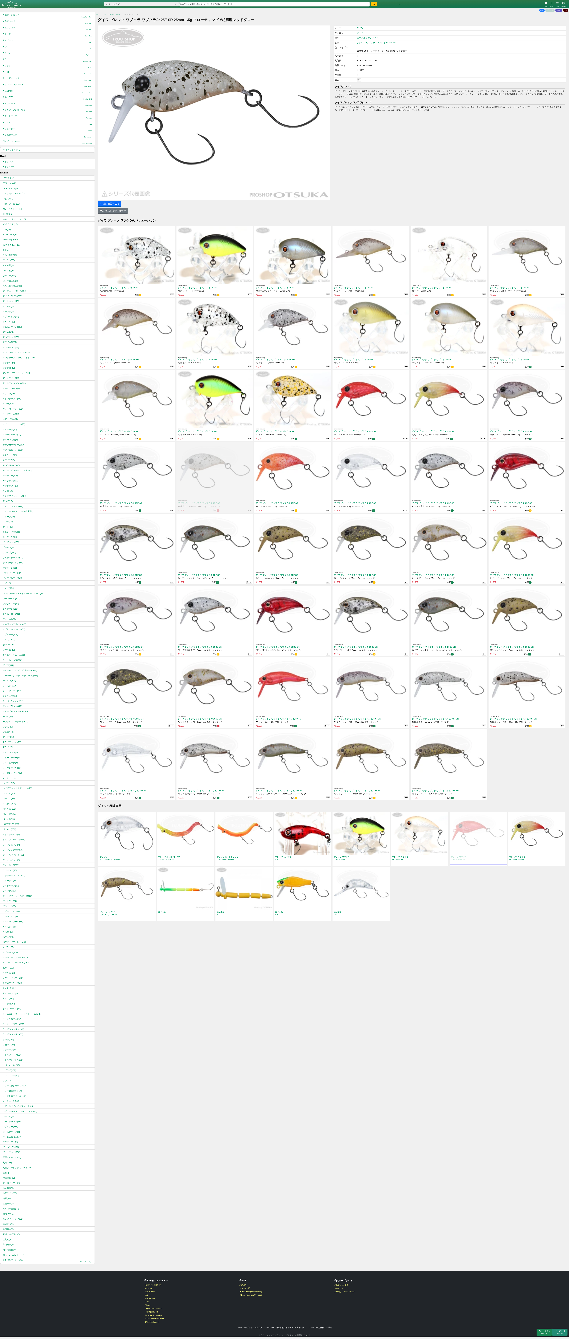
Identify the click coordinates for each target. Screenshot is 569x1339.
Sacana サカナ (11, 239)
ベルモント (9, 927)
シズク (7, 583)
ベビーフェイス (11, 911)
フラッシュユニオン (14, 875)
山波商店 (8, 1188)
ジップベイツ (11, 603)
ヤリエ (8, 998)
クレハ (8, 521)
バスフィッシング (341, 1285)
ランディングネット (48, 85)
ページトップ (561, 1332)
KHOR (7, 214)
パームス (9, 829)
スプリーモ (10, 634)
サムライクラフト (13, 557)
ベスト (48, 123)
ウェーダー (48, 130)
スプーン (48, 41)
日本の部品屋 (11, 1208)
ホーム (98, 14)
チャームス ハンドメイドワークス (20, 670)
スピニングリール (48, 142)
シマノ (8, 588)
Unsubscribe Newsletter (154, 1319)
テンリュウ (10, 696)
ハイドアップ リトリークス (17, 788)
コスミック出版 (11, 532)
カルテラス (10, 481)
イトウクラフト (12, 398)
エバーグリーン (12, 434)
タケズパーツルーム (14, 655)
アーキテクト (11, 378)
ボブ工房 (8, 937)
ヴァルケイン (12, 1147)
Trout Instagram (152, 1322)
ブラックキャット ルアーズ (17, 896)
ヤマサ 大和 (9, 988)
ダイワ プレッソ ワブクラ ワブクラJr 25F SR (355, 431)
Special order (150, 1298)
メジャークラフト (13, 978)
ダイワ (8, 665)
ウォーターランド (13, 409)
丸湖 (7, 1162)
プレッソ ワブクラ (366, 42)
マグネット (10, 952)
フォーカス (10, 870)
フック (48, 66)
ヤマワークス (10, 993)
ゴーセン (8, 547)
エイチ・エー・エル (14, 424)
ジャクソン (10, 609)
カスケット (10, 455)
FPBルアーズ (11, 204)
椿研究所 (8, 1224)
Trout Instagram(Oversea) (251, 1292)
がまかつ (9, 260)
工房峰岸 (8, 1203)
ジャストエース (11, 614)
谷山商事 (8, 1244)
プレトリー (10, 901)
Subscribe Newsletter (153, 1315)
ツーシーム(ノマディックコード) (20, 675)
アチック (8, 311)
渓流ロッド (48, 22)
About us (148, 1288)
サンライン (10, 568)
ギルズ (8, 501)
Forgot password (151, 1312)
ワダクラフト (10, 1142)
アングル (9, 363)
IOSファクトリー (13, 209)
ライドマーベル (12, 1008)
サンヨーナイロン (13, 562)
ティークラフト (12, 691)
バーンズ (9, 819)
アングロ (9, 368)
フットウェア (48, 117)
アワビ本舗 (10, 342)
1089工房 (8, 178)
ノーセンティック (12, 773)
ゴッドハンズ (11, 542)
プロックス (9, 906)
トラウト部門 (244, 1288)
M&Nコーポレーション (15, 219)
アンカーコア (11, 347)
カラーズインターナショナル (17, 470)
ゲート (8, 527)
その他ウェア (48, 136)
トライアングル (12, 742)
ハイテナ (9, 783)
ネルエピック (10, 762)
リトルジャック (12, 1055)
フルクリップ (11, 886)
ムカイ (9, 968)
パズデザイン (11, 824)
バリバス (9, 809)
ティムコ (9, 680)
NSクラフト (10, 224)
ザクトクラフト (12, 573)
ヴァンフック (11, 1152)
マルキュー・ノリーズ (15, 957)
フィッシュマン (11, 844)
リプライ (9, 1070)
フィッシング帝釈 (13, 850)
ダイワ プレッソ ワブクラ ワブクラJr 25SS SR (512, 575)
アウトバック (11, 301)
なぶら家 (9, 275)
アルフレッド (11, 337)
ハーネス (9, 798)
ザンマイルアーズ (12, 578)
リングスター (11, 1075)
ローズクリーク (11, 1132)
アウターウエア (48, 104)
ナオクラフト (10, 752)
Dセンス (8, 198)
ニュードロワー (12, 757)
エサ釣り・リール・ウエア (345, 1292)
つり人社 (8, 270)
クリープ (9, 516)
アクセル (8, 306)
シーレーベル (11, 598)
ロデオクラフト (13, 1121)
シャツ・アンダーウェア (48, 111)
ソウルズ (9, 650)
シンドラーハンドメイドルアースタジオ (23, 593)
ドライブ (9, 747)
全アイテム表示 (12, 150)
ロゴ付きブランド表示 (47, 1261)
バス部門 (243, 1285)
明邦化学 (8, 1214)
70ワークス (9, 183)
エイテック (10, 429)
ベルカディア (10, 916)
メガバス (9, 973)
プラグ (48, 35)
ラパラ (8, 1039)
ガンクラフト (10, 486)
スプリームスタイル (14, 629)
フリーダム (9, 880)
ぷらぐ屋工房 (10, 281)
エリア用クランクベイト (115, 14)
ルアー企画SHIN (12, 1091)
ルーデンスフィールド (14, 1096)
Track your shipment (153, 1285)
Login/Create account (153, 1309)
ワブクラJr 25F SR (386, 42)
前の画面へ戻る (110, 203)
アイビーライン (12, 296)
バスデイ (9, 803)
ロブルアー (10, 1126)
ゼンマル (8, 645)
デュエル (8, 732)
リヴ (7, 1080)
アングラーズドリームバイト (19, 357)
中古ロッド (10, 161)
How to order (150, 1292)
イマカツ (8, 403)
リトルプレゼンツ (13, 1060)
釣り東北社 (9, 1249)
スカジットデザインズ (14, 624)
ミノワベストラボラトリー (16, 962)
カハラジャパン (11, 465)
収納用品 (48, 92)
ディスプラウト (12, 706)
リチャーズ (9, 1050)
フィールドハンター (14, 855)
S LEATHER (10, 234)
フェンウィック (11, 860)
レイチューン (11, 1101)
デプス (8, 727)
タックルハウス (12, 660)
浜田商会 (8, 1229)
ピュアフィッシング (14, 839)
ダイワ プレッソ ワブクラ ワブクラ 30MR (119, 359)
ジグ (48, 47)
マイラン (8, 947)
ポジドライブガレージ (15, 942)
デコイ (8, 716)
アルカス (8, 332)
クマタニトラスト (13, 506)
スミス (9, 639)
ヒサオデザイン (11, 834)
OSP (7, 229)
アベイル (9, 322)
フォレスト (11, 865)
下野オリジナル (12, 1157)
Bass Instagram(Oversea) (251, 1295)
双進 (6, 1173)
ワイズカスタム (12, 1137)
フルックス (9, 891)
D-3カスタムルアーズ (14, 193)
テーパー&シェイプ (13, 701)
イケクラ (9, 393)
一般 (565, 10)
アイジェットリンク (14, 291)
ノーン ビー (9, 778)
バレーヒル (9, 814)
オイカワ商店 (10, 439)
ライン (48, 60)
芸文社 (7, 1239)
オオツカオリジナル (14, 445)
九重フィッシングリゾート (17, 1167)
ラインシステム (12, 1019)
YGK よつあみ (11, 245)
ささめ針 (8, 265)
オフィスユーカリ (13, 450)
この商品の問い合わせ (114, 210)
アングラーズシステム (16, 352)
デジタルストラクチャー (15, 721)
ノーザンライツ (12, 768)
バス (542, 10)
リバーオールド (11, 1065)
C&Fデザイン (10, 188)
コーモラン (10, 537)
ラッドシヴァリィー (13, 1029)
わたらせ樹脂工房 (12, 286)
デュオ (8, 737)
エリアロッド (48, 29)
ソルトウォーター (341, 1288)
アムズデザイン (12, 327)
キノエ (8, 491)
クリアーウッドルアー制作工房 (18, 511)
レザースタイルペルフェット (18, 1106)
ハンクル (9, 793)
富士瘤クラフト (11, 1183)
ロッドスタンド (48, 79)
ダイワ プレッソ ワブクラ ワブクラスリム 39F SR (279, 719)
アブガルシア (11, 316)
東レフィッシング (13, 1219)
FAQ (146, 1295)
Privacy (148, 1305)
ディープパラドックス (15, 711)
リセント (9, 1044)
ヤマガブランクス (12, 983)
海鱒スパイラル (11, 1234)
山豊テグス (10, 1193)
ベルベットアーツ (13, 921)
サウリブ (9, 552)
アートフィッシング (14, 383)
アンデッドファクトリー (17, 373)
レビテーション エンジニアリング (20, 1111)
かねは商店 (10, 255)
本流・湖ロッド (48, 16)
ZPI (6, 250)
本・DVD (48, 98)
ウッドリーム (11, 414)
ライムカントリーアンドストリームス (22, 1014)
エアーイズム (10, 419)
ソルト (558, 10)
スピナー (48, 54)
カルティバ (10, 475)
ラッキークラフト (13, 1024)
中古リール (10, 166)
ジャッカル (9, 619)
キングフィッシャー (14, 496)
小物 (48, 73)
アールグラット (11, 388)
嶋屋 (7, 1198)
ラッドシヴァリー (13, 1034)
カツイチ (9, 460)
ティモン (10, 686)
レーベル (8, 1116)
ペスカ (8, 932)
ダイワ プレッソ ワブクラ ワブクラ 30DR (119, 288)
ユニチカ (9, 1003)
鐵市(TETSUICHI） (13, 1255)
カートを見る (545, 1332)
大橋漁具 (9, 1178)
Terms (147, 1302)
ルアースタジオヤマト (15, 1086)
